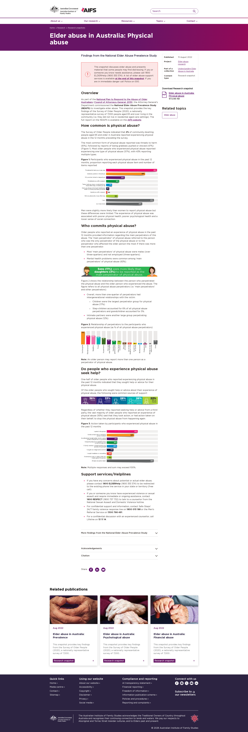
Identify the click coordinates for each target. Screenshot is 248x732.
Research (61, 28)
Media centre (56, 687)
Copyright (84, 691)
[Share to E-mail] (104, 570)
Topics (159, 21)
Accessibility (85, 687)
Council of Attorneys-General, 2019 (113, 102)
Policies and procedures (134, 699)
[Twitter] (186, 683)
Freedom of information (135, 691)
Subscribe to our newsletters (185, 693)
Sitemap (54, 695)
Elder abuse (169, 115)
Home (52, 28)
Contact (191, 21)
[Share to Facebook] (91, 570)
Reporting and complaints (135, 703)
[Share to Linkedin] (97, 570)
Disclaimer (84, 695)
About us (55, 21)
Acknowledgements (91, 548)
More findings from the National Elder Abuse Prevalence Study (114, 533)
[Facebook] (177, 683)
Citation (85, 556)
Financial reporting (132, 687)
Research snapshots (76, 28)
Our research (91, 21)
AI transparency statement (136, 683)
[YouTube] (191, 683)
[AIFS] (73, 14)
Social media (85, 703)
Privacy (83, 699)
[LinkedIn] (196, 683)
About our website (89, 683)
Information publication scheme (139, 695)
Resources (127, 21)
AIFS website (134, 120)
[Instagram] (182, 683)
